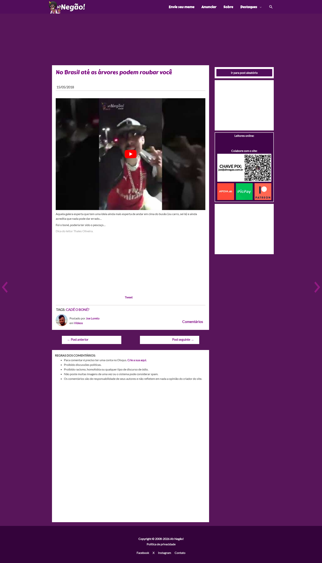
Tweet (129, 297)
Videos (78, 323)
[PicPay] (245, 191)
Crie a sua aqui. (137, 360)
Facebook (143, 552)
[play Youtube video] (130, 154)
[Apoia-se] (226, 191)
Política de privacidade (161, 544)
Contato (180, 552)
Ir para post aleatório (244, 72)
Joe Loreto (93, 318)
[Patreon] (263, 191)
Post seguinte (183, 339)
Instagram (164, 552)
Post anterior (78, 339)
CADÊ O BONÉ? (77, 309)
